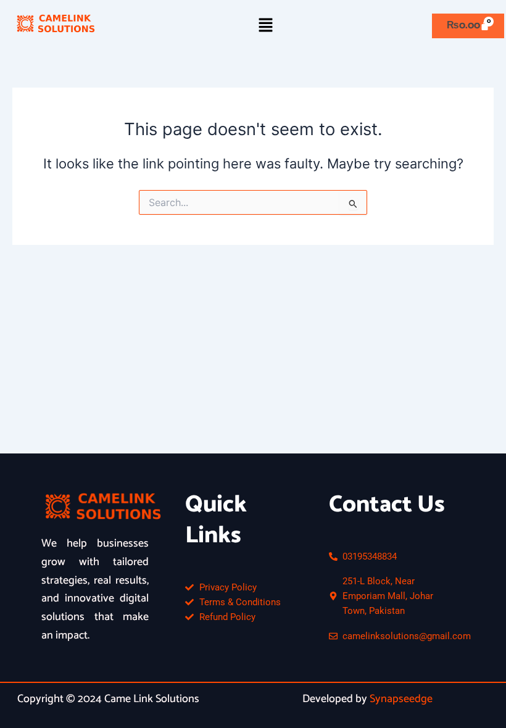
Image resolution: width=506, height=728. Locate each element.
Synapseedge (401, 699)
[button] (265, 25)
